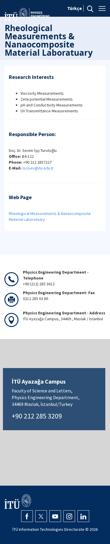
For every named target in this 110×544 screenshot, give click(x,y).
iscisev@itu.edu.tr (38, 168)
